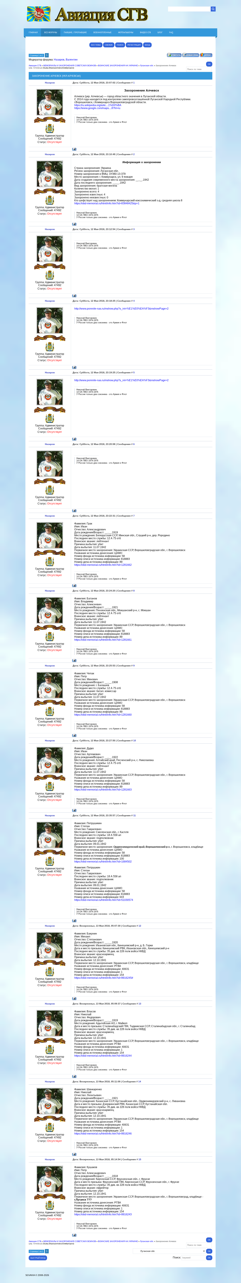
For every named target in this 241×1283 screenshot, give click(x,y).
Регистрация (134, 45)
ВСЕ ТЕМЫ (96, 45)
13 (140, 1003)
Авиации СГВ (35, 65)
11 (134, 815)
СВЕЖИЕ (109, 45)
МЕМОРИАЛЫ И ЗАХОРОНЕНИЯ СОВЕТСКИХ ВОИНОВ (69, 65)
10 (134, 740)
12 (140, 925)
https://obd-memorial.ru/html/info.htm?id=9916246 (103, 1133)
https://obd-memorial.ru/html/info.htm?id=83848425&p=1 (106, 203)
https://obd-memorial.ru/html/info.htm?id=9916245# (103, 977)
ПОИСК (120, 45)
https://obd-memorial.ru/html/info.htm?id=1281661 (103, 639)
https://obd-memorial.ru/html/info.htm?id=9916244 (103, 1055)
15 (140, 1159)
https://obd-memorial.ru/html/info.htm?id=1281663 (103, 789)
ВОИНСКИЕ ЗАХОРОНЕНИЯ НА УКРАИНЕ (118, 65)
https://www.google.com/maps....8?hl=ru (97, 108)
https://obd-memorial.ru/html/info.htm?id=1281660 (103, 714)
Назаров (59, 59)
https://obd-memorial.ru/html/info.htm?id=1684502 (103, 861)
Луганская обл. (147, 65)
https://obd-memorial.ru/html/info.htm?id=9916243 (103, 1214)
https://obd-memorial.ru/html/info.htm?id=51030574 (103, 900)
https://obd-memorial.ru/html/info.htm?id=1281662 (103, 564)
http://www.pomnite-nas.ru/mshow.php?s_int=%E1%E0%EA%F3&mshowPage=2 (121, 308)
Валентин (72, 59)
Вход (147, 45)
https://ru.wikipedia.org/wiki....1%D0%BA (97, 105)
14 (139, 1081)
